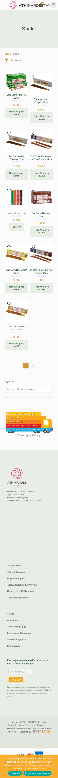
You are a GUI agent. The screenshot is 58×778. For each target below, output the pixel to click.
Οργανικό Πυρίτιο (16, 578)
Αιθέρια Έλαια (14, 565)
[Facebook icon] (29, 737)
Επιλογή (17, 226)
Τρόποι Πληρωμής (16, 626)
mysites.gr (41, 731)
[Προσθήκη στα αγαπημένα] (9, 76)
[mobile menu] (53, 5)
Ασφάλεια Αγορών (16, 639)
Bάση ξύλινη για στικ (17, 213)
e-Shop (10, 614)
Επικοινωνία (13, 646)
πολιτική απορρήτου (38, 693)
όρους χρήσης (23, 693)
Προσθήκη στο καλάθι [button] (16, 113)
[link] (29, 422)
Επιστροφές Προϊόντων (19, 633)
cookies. (10, 696)
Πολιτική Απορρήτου (26, 725)
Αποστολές (13, 620)
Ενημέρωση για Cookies (37, 773)
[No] (54, 766)
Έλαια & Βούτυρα (16, 572)
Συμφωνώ (15, 773)
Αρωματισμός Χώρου (18, 598)
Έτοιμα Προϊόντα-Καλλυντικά (22, 585)
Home (8, 54)
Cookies (41, 725)
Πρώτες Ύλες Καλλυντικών (20, 591)
